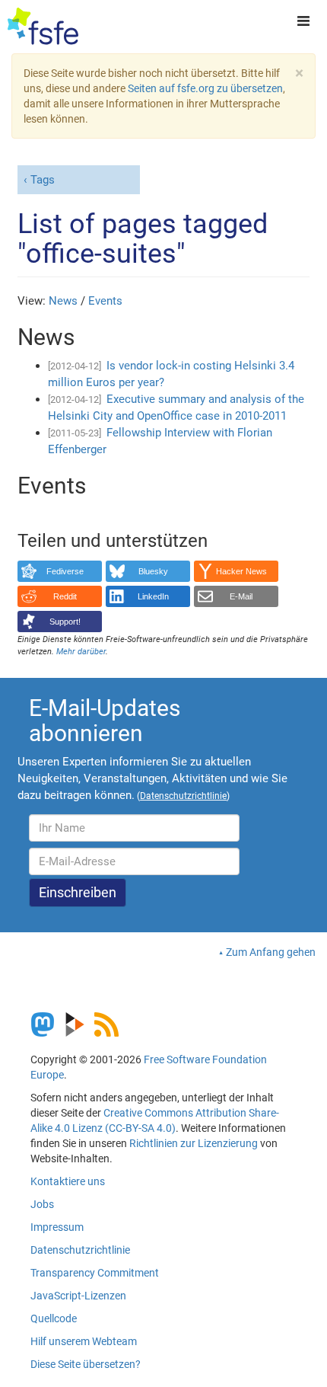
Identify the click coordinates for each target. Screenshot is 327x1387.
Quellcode (53, 1318)
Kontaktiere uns (67, 1181)
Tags (42, 180)
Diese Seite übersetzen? (85, 1364)
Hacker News (241, 571)
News (63, 301)
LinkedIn (153, 596)
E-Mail (241, 596)
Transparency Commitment (94, 1273)
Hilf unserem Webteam (83, 1341)
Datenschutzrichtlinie (80, 1250)
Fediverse (65, 571)
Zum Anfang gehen (271, 952)
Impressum (57, 1227)
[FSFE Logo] (43, 27)
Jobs (42, 1204)
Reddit (65, 596)
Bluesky (153, 571)
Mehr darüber (81, 652)
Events (105, 301)
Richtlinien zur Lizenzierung (193, 1143)
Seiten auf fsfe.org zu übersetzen (205, 88)
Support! (65, 621)
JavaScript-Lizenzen (78, 1296)
